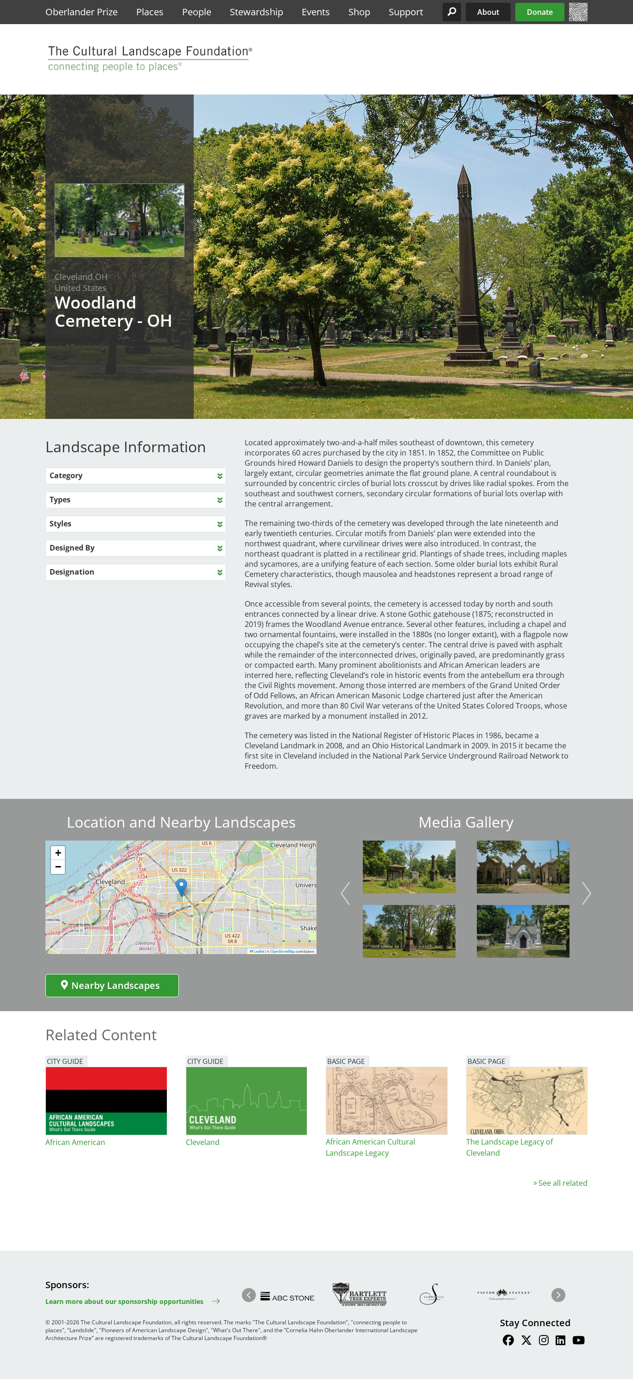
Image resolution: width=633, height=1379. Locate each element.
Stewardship (256, 12)
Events (316, 12)
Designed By (72, 548)
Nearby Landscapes (115, 985)
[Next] (587, 893)
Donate (540, 12)
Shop (359, 12)
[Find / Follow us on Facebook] (508, 1341)
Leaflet (258, 951)
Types (60, 499)
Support (406, 12)
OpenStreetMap (283, 951)
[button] (452, 12)
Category (66, 475)
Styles (60, 524)
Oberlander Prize (81, 12)
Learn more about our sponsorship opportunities (124, 1301)
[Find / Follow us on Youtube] (578, 1341)
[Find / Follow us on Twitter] (526, 1341)
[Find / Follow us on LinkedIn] (560, 1341)
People (196, 12)
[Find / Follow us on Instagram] (544, 1341)
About (488, 12)
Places (150, 12)
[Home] (578, 18)
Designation (72, 572)
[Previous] (345, 893)
